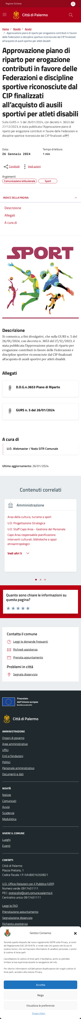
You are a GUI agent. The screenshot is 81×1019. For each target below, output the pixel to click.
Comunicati (9, 801)
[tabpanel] (40, 537)
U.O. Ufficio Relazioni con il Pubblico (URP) (28, 884)
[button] (75, 933)
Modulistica (9, 819)
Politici (6, 762)
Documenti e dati (13, 774)
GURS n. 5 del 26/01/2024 (35, 410)
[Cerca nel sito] (70, 14)
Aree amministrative (15, 744)
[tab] (36, 579)
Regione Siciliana (13, 3)
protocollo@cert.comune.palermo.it (31, 893)
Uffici (5, 750)
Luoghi (6, 839)
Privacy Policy (38, 1013)
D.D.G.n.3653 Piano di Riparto (38, 387)
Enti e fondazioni (12, 756)
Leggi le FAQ (10, 905)
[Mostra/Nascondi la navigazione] (4, 14)
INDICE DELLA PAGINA (15, 198)
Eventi (6, 845)
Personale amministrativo (18, 768)
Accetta (40, 985)
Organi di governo (13, 738)
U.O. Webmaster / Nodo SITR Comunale (32, 448)
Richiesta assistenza (15, 924)
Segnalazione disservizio (17, 917)
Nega (40, 995)
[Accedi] (73, 4)
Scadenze (8, 813)
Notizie (6, 795)
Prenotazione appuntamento (20, 911)
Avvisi (6, 807)
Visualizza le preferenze (40, 1005)
